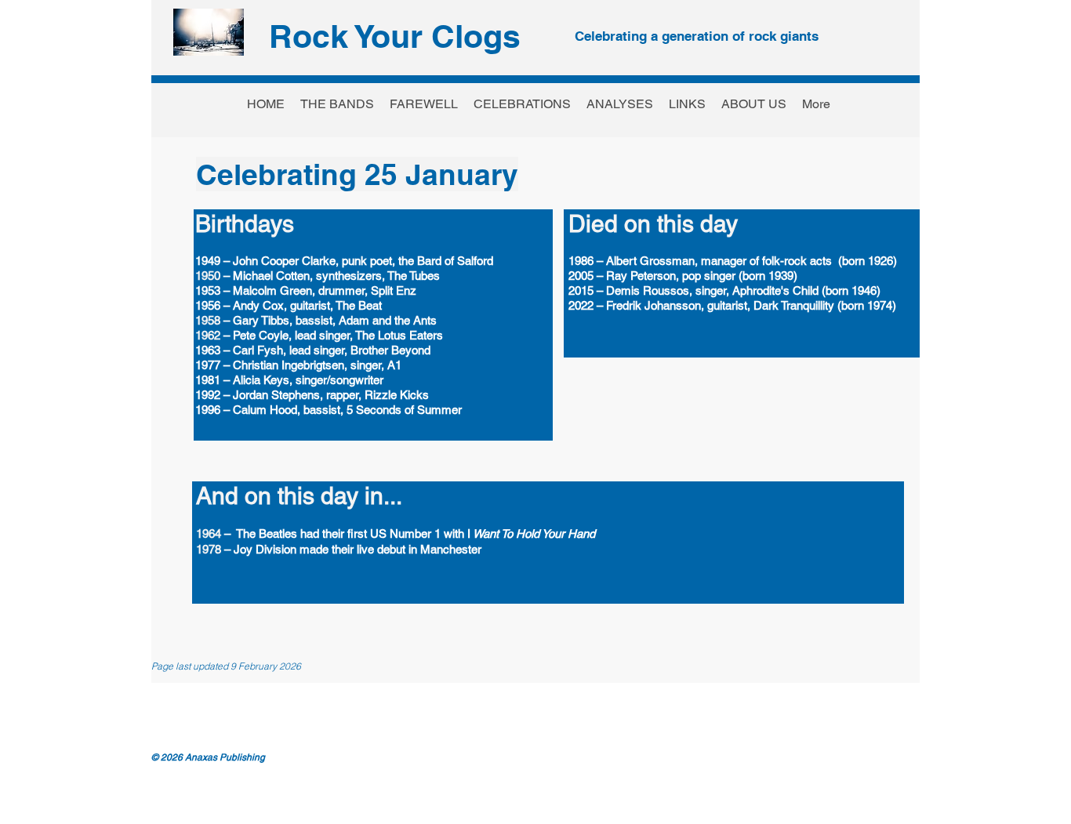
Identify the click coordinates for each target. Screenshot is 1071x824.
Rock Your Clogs (395, 36)
